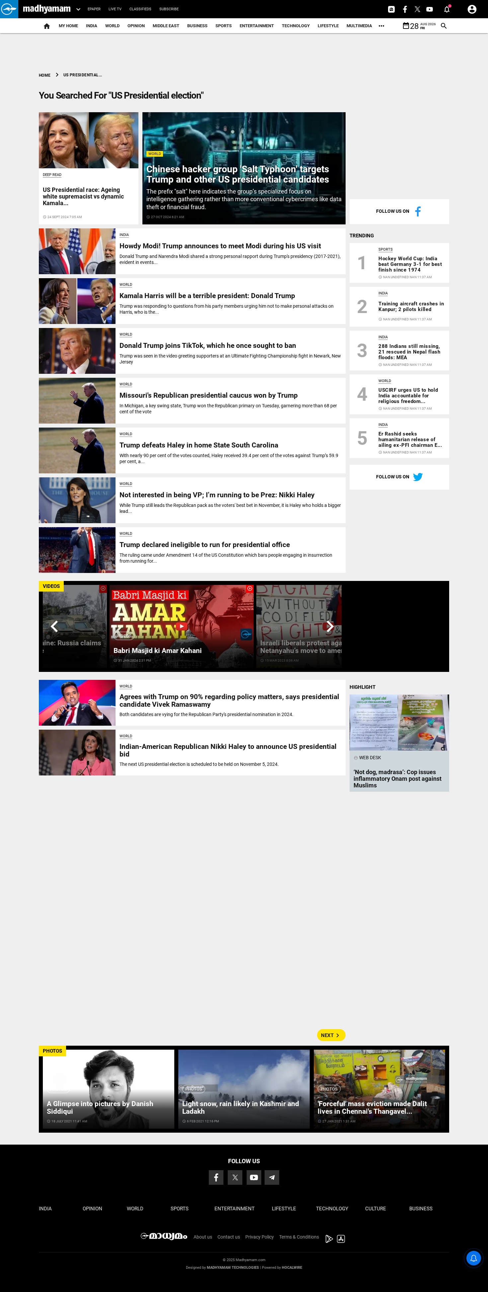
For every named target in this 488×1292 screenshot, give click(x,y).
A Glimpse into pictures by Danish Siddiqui (100, 1107)
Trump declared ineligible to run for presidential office (205, 545)
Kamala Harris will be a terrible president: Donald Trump (207, 296)
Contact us (228, 1237)
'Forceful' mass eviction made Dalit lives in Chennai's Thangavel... (372, 1107)
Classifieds (140, 9)
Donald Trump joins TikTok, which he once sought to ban (208, 346)
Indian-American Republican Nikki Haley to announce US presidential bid (228, 750)
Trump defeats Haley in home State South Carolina (199, 445)
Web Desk (367, 757)
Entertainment (257, 25)
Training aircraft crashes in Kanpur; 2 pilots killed (411, 306)
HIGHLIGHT (362, 687)
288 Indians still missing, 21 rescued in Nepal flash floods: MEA (409, 352)
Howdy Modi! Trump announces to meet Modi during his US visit (220, 246)
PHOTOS (52, 1051)
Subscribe (169, 9)
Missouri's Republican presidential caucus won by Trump (209, 395)
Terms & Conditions (299, 1237)
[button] (9, 9)
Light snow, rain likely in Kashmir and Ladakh (240, 1107)
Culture (375, 1209)
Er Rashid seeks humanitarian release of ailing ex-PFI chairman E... (410, 439)
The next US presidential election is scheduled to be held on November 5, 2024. (199, 764)
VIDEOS (51, 586)
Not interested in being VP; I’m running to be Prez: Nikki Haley (217, 495)
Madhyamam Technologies (233, 1267)
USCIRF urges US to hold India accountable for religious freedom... (408, 395)
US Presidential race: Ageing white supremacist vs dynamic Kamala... (83, 196)
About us (203, 1237)
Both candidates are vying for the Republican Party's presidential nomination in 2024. (206, 714)
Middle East (166, 25)
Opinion (136, 25)
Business (197, 25)
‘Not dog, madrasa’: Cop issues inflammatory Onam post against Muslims (398, 778)
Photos (58, 1089)
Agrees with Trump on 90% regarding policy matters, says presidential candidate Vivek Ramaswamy (229, 700)
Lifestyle (328, 25)
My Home (68, 25)
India (91, 25)
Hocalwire (292, 1267)
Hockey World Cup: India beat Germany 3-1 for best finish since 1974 (410, 264)
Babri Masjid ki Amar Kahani (158, 651)
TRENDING (362, 236)
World (112, 25)
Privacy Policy (259, 1237)
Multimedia (359, 25)
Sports (223, 25)
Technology (296, 25)
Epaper (94, 9)
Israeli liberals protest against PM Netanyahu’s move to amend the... (313, 647)
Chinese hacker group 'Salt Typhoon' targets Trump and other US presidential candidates (237, 174)
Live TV (115, 9)
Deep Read (52, 175)
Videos (124, 635)
